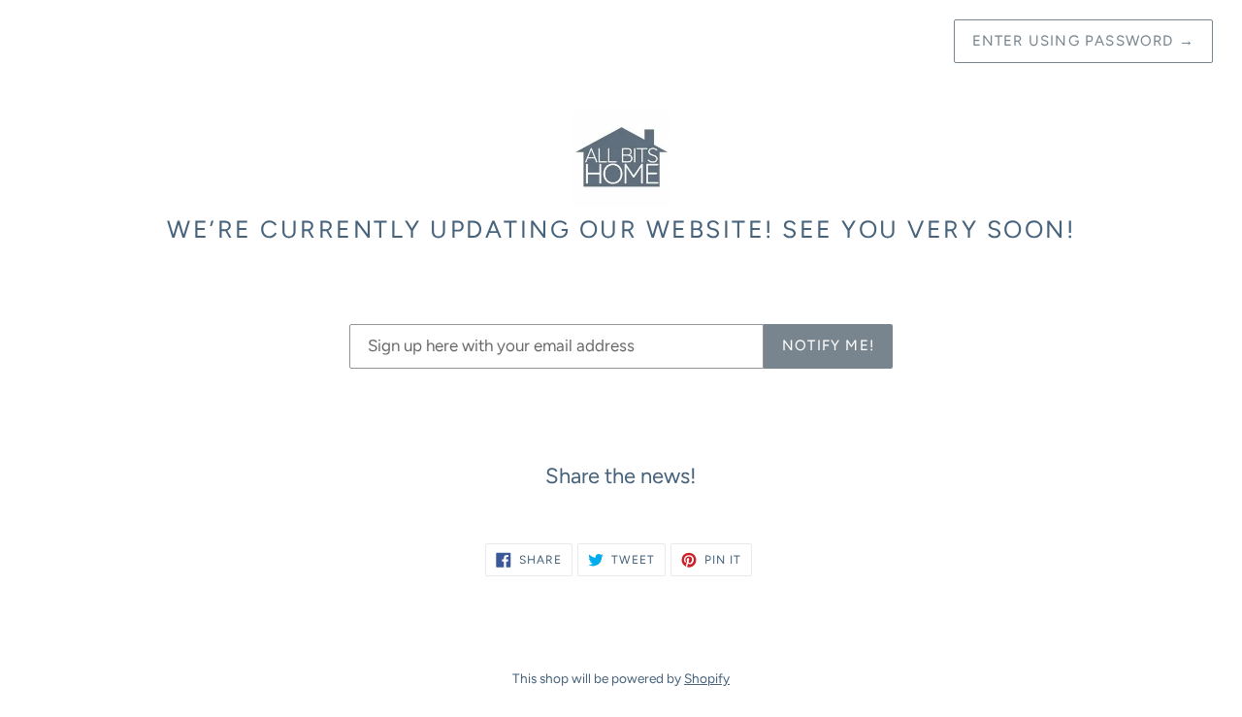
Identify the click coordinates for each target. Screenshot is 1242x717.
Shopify (707, 678)
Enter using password (1083, 40)
